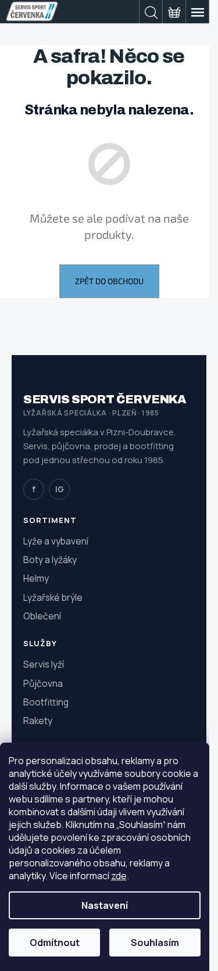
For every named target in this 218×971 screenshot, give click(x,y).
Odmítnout (55, 942)
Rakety (37, 720)
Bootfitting (46, 702)
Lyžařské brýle (53, 597)
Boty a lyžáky (50, 559)
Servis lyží (43, 664)
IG (59, 489)
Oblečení (42, 616)
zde (119, 875)
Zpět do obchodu (109, 281)
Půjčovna (43, 683)
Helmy (36, 578)
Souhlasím (155, 942)
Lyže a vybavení (55, 541)
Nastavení (104, 905)
